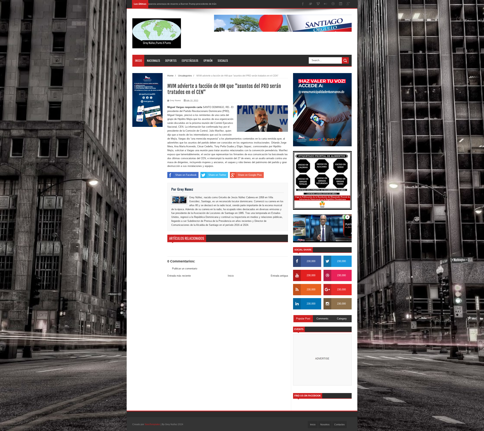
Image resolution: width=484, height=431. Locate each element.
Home (170, 75)
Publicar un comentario (184, 268)
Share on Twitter (217, 174)
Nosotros (325, 424)
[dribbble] (333, 4)
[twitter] (310, 4)
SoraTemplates (152, 424)
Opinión (208, 60)
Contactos (339, 424)
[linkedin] (340, 4)
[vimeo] (318, 4)
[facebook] (303, 4)
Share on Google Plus (250, 174)
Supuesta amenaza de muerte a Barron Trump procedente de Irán (181, 4)
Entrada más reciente (179, 275)
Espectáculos (190, 60)
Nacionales (153, 60)
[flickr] (325, 4)
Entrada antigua (279, 275)
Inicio (138, 60)
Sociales (223, 60)
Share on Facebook (186, 174)
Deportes (171, 60)
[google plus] (348, 4)
